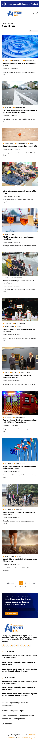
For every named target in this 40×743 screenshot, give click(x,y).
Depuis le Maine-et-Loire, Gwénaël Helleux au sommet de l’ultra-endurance (20, 560)
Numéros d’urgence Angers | (13, 711)
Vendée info (10, 738)
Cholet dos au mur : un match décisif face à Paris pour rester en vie (19, 330)
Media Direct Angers (26, 738)
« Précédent (9, 583)
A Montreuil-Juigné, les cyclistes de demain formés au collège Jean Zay (19, 513)
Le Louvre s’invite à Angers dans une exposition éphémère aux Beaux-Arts (17, 376)
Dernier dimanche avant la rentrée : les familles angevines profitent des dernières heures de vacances (19, 670)
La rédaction (8, 149)
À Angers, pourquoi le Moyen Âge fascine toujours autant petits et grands (19, 663)
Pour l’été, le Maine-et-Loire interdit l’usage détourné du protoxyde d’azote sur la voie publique (20, 111)
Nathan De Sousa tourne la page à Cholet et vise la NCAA (20, 146)
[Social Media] (3, 645)
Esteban (6, 68)
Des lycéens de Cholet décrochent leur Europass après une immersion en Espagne (19, 467)
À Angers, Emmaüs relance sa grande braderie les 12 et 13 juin (19, 192)
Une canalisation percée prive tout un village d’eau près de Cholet (19, 64)
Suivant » (22, 586)
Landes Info (32, 735)
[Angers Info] (14, 13)
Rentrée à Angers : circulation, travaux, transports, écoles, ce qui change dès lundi (19, 656)
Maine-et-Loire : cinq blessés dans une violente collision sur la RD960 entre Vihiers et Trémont (19, 421)
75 (15, 586)
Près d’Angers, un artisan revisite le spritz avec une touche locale (18, 238)
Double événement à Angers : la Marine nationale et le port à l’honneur (19, 282)
